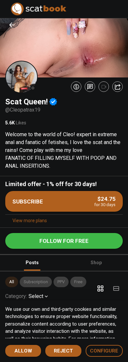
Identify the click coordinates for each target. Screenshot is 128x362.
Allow (23, 351)
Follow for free (64, 241)
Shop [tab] (96, 262)
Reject (63, 351)
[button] (11, 282)
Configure (104, 351)
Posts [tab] (32, 262)
